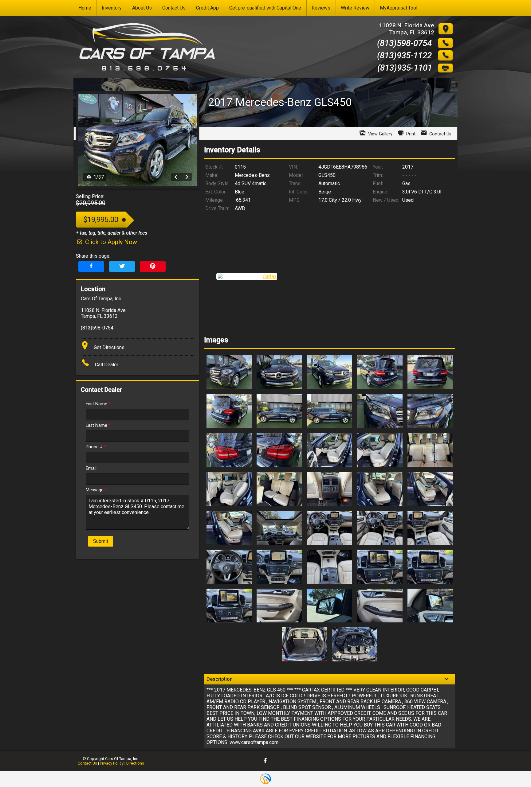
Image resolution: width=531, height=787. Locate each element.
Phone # (96, 447)
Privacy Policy (112, 763)
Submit (100, 541)
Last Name (98, 425)
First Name (98, 404)
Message (96, 490)
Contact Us (87, 763)
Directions (135, 763)
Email (91, 468)
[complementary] (512, 768)
